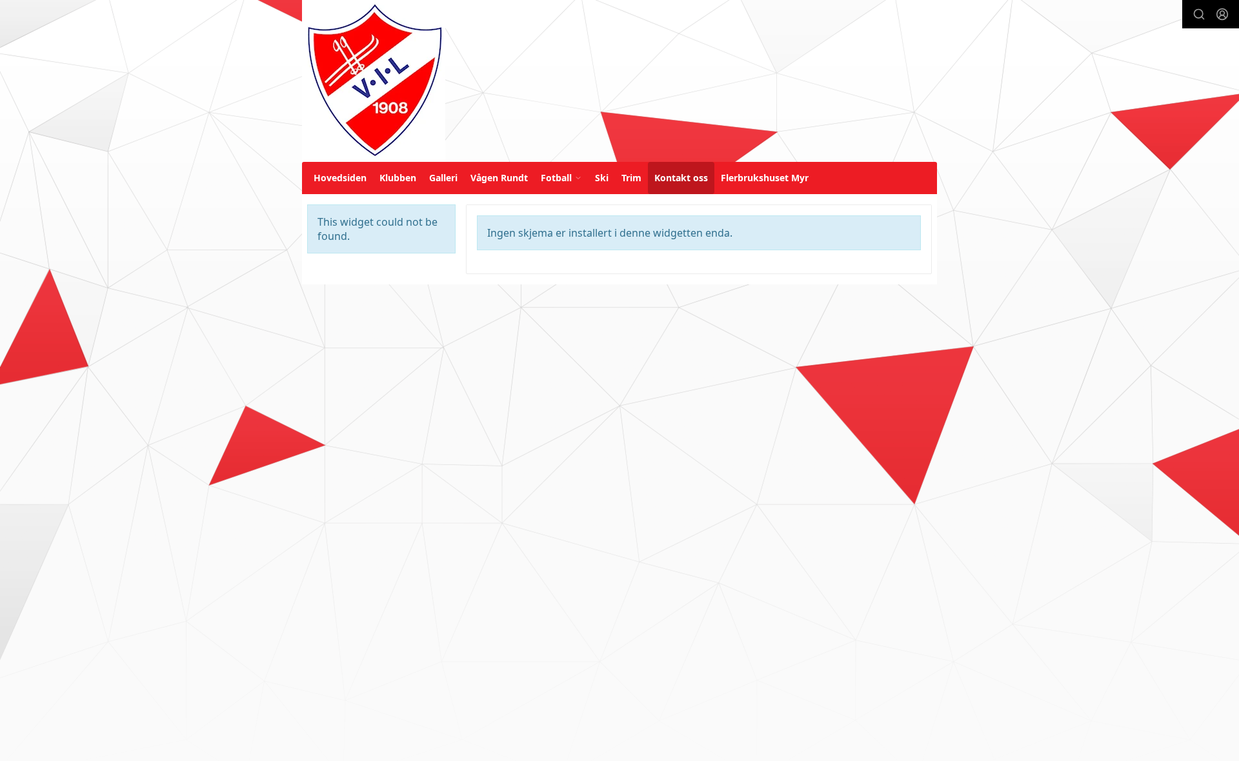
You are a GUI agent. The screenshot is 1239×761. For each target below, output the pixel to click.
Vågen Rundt (499, 178)
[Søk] (1199, 14)
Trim (631, 178)
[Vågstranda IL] (373, 81)
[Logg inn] (1222, 14)
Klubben (397, 178)
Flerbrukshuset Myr (765, 178)
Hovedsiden (340, 178)
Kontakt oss (681, 178)
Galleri (443, 178)
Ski (602, 178)
